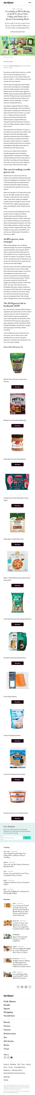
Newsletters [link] (9, 1016)
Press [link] (23, 1064)
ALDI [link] (16, 143)
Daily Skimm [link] (10, 1002)
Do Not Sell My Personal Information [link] (14, 1073)
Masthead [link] (13, 1064)
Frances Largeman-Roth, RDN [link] (18, 93)
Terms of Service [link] (11, 1092)
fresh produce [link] (13, 223)
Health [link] (7, 1005)
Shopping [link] (8, 1012)
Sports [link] (7, 1009)
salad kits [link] (13, 206)
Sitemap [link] (6, 1080)
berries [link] (17, 316)
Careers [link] (28, 1064)
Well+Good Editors (15, 65)
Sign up (27, 837)
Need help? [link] (7, 1077)
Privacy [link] (11, 1067)
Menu (29, 2)
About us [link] (6, 1064)
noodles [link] (27, 325)
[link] (9, 2)
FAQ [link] (19, 1064)
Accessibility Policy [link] (19, 1067)
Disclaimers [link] (7, 1070)
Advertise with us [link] (17, 1070)
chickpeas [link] (11, 323)
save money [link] (14, 230)
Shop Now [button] (17, 387)
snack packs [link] (10, 327)
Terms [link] (5, 1067)
